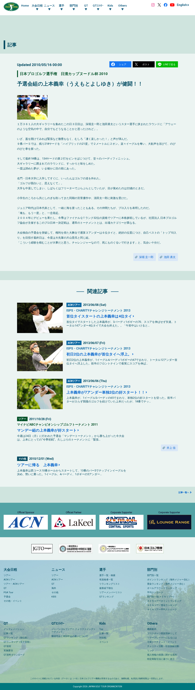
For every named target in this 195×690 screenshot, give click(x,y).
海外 (53, 588)
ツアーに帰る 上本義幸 (37, 465)
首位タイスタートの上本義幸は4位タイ (99, 316)
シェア (122, 64)
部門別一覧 (153, 575)
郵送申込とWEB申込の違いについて (69, 636)
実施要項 (8, 650)
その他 (54, 592)
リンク (150, 650)
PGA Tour (8, 592)
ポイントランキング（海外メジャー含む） (169, 579)
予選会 (7, 596)
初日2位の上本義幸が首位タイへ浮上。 (98, 354)
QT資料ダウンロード (14, 654)
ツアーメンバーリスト (110, 592)
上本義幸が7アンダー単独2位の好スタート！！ (105, 392)
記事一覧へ (184, 492)
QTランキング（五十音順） (18, 642)
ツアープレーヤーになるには (162, 637)
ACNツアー (9, 579)
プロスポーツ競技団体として (162, 633)
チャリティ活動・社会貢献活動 (163, 646)
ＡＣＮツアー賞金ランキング (162, 605)
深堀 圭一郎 (146, 257)
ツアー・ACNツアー (14, 583)
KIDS (53, 596)
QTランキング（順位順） (16, 637)
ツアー (7, 575)
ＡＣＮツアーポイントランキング (164, 601)
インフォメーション (14, 629)
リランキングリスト (109, 583)
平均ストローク (155, 592)
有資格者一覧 (106, 579)
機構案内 (151, 629)
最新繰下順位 (106, 588)
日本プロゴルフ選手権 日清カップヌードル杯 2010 (64, 74)
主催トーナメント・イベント (162, 642)
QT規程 (7, 646)
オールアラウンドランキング (162, 588)
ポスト (146, 64)
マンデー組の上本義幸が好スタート (47, 430)
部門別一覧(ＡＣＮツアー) (160, 596)
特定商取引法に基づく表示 (161, 659)
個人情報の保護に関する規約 (162, 654)
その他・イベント (13, 601)
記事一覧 (8, 633)
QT (5, 588)
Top (101, 629)
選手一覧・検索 (107, 575)
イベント (103, 642)
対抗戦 (102, 637)
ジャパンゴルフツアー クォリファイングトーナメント (73, 630)
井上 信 (171, 447)
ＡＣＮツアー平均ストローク (162, 609)
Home (25, 5)
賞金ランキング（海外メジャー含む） (166, 583)
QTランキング (106, 596)
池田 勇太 (170, 257)
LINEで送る (169, 64)
